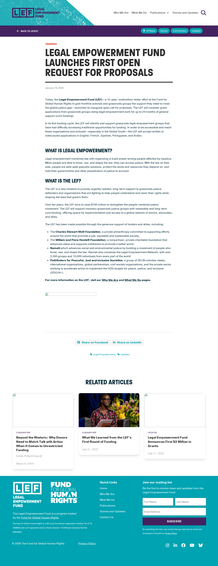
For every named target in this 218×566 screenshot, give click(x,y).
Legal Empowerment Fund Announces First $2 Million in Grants (169, 441)
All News (150, 30)
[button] (92, 342)
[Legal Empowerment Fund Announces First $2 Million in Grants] (174, 410)
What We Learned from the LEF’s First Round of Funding (106, 439)
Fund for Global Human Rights (40, 518)
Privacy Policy (171, 533)
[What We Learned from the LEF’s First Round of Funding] (109, 410)
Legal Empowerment (104, 354)
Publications (157, 13)
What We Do (139, 13)
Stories (164, 30)
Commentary (180, 30)
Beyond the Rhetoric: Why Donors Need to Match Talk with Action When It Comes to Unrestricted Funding (41, 443)
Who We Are (121, 13)
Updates (196, 30)
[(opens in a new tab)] (43, 410)
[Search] (203, 12)
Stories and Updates (185, 13)
